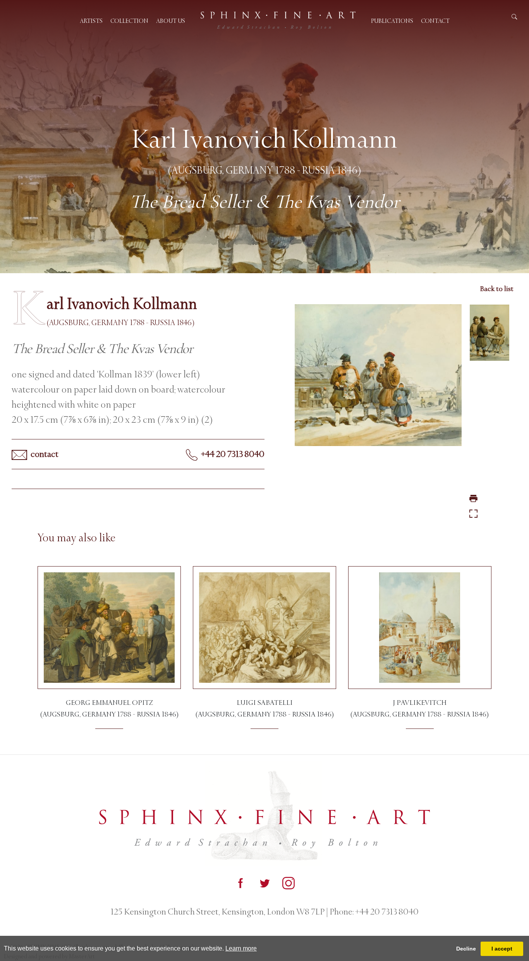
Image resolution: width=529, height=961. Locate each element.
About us (170, 20)
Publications (392, 20)
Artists (91, 20)
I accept (501, 949)
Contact (435, 20)
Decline (466, 949)
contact (43, 454)
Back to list (497, 289)
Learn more (241, 948)
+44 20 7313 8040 (231, 454)
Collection (129, 20)
